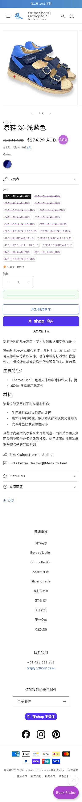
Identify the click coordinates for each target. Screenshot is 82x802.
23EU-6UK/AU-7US (53, 210)
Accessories (41, 572)
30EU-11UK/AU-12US (19, 238)
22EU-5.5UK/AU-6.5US (20, 210)
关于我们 (41, 610)
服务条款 (41, 619)
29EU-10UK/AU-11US (56, 231)
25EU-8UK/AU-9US (47, 217)
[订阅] (64, 701)
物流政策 (50, 776)
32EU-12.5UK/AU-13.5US (22, 245)
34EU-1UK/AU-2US (17, 252)
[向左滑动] (31, 113)
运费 (28, 147)
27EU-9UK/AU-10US (54, 224)
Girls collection (41, 562)
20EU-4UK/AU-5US (17, 203)
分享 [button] (11, 500)
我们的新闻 (41, 591)
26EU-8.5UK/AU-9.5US (20, 224)
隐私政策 (22, 776)
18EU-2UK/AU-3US (17, 196)
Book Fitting (66, 792)
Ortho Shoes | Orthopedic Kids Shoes (42, 769)
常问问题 (41, 600)
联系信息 (64, 776)
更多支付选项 (41, 331)
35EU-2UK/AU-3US (47, 252)
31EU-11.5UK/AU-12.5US (55, 238)
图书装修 (41, 543)
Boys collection (41, 552)
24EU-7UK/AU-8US (17, 217)
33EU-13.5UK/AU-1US (58, 245)
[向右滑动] (50, 113)
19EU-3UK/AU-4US (47, 196)
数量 (6, 273)
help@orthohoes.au (41, 668)
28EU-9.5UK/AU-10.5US (21, 231)
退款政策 (41, 629)
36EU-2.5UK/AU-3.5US (20, 259)
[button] (8, 16)
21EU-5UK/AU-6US (47, 203)
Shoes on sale (41, 581)
